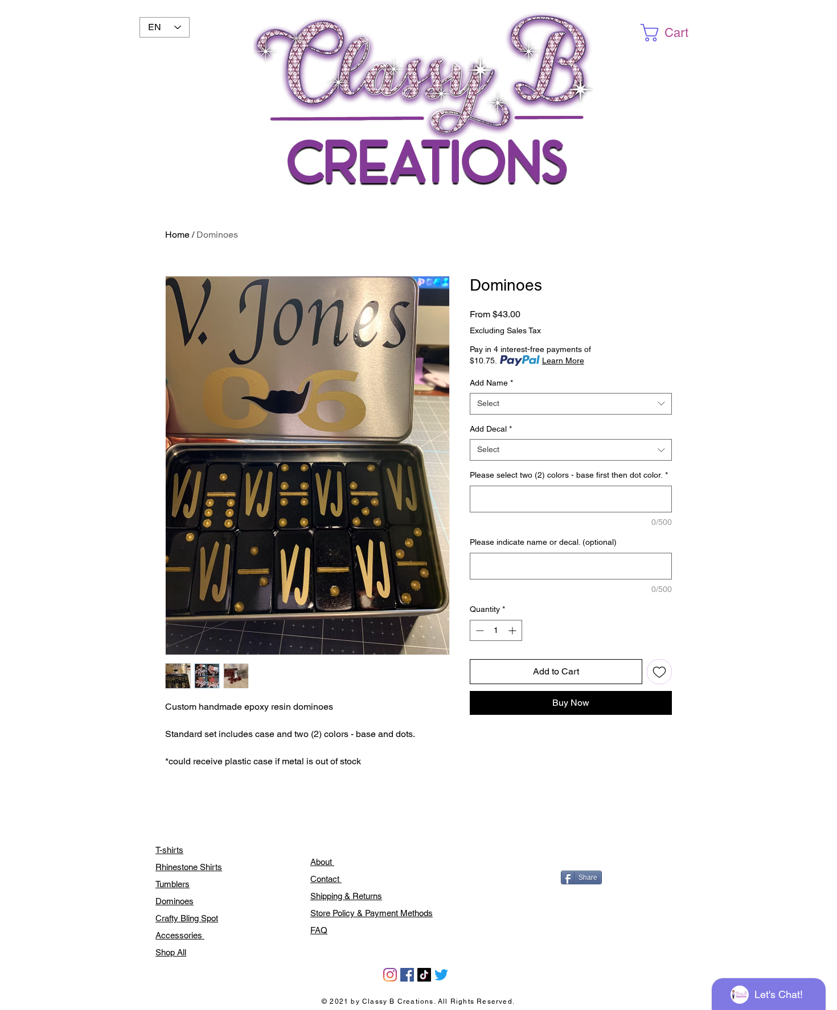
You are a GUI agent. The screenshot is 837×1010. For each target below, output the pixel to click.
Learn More (563, 360)
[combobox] (571, 404)
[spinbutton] (496, 630)
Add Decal (491, 428)
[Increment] (513, 630)
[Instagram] (390, 975)
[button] (674, 33)
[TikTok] (424, 975)
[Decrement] (478, 630)
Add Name (491, 382)
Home (177, 234)
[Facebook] (407, 975)
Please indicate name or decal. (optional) (543, 542)
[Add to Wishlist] (659, 671)
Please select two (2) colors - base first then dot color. (569, 474)
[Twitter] (441, 975)
